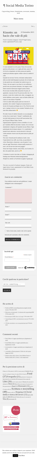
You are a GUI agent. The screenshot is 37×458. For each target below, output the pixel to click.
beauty (28, 371)
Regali (15, 386)
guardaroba (24, 376)
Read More (21, 455)
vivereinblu (8, 351)
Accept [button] (15, 455)
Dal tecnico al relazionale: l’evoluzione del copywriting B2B (19, 312)
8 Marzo (5, 371)
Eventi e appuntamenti (8, 41)
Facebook (10, 39)
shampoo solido (11, 392)
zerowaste (12, 399)
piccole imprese (23, 384)
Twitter (20, 39)
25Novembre (11, 371)
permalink (12, 169)
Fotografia (13, 376)
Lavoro (14, 379)
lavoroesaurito (8, 347)
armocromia (22, 371)
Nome (7, 206)
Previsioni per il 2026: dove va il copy (14, 316)
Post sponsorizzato (7, 386)
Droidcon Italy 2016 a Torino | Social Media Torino (17, 355)
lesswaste (21, 379)
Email (7, 214)
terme (23, 397)
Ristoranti (23, 386)
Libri (7, 381)
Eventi (25, 374)
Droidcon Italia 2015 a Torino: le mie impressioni (16, 357)
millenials (5, 384)
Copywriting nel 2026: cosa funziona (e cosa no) (16, 319)
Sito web (7, 222)
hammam (29, 376)
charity (29, 39)
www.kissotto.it (28, 114)
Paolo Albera (8, 338)
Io (10, 379)
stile (10, 397)
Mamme (25, 381)
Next (33, 26)
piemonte (30, 384)
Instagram (15, 39)
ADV (16, 371)
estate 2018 (19, 374)
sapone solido (7, 389)
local (13, 381)
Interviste (6, 379)
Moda (11, 384)
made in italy (19, 381)
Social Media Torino (20, 5)
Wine (6, 399)
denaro (14, 374)
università (28, 397)
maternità (30, 381)
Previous (4, 26)
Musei (17, 384)
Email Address (9, 257)
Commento (8, 187)
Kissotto (16, 80)
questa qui (30, 158)
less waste (27, 379)
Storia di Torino (16, 397)
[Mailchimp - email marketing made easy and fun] (26, 267)
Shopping (20, 392)
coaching (9, 374)
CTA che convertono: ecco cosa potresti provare (16, 323)
